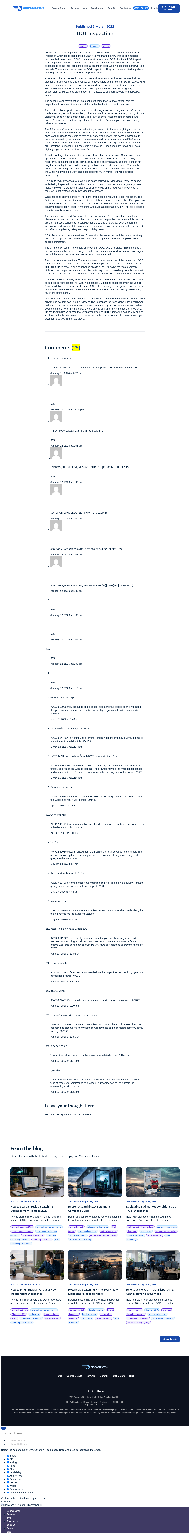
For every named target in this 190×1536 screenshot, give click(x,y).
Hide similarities (17, 1440)
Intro (85, 8)
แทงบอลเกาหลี (58, 901)
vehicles (105, 46)
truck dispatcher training (80, 1239)
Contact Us (125, 8)
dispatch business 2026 (22, 1227)
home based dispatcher (22, 1231)
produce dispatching (87, 1231)
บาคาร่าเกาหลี (58, 814)
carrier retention (135, 1310)
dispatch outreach (20, 1310)
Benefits (112, 8)
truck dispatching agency (138, 1322)
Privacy (100, 1390)
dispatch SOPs (152, 1310)
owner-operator (52, 1318)
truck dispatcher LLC (42, 1239)
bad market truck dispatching (140, 1227)
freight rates (146, 1231)
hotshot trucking (89, 1314)
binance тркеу (58, 1046)
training (83, 46)
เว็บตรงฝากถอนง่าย (61, 787)
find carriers (34, 1314)
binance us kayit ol (61, 358)
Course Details (59, 8)
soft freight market (136, 1235)
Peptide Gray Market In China (67, 873)
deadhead (132, 1231)
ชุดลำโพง (55, 1070)
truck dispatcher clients (22, 1322)
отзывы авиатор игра (62, 697)
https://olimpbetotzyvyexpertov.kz (70, 728)
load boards (87, 1318)
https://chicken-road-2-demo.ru (68, 928)
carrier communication (167, 1227)
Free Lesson (97, 8)
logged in (64, 1114)
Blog (131, 1376)
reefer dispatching (108, 1231)
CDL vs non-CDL (77, 1310)
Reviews (75, 8)
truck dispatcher (155, 1235)
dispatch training (96, 1310)
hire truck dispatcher (157, 1314)
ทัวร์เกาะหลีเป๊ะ (58, 963)
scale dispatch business (162, 1318)
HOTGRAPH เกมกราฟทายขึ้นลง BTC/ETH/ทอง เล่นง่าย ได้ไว (83, 756)
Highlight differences (19, 1444)
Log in (154, 8)
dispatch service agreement (49, 1227)
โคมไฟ (54, 842)
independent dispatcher (33, 1235)
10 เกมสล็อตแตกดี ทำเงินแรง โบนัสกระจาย (74, 1015)
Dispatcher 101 (76, 1227)
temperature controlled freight (103, 1235)
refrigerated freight (78, 1235)
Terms (89, 1390)
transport (94, 46)
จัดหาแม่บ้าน (57, 990)
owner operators (103, 1318)
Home (59, 1376)
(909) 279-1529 (141, 8)
